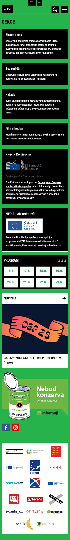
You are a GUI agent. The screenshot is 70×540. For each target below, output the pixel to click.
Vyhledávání (55, 9)
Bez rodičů (13, 69)
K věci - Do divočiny (19, 154)
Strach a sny (14, 35)
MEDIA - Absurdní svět (20, 214)
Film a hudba (14, 128)
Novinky (10, 299)
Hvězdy (10, 95)
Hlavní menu (64, 9)
